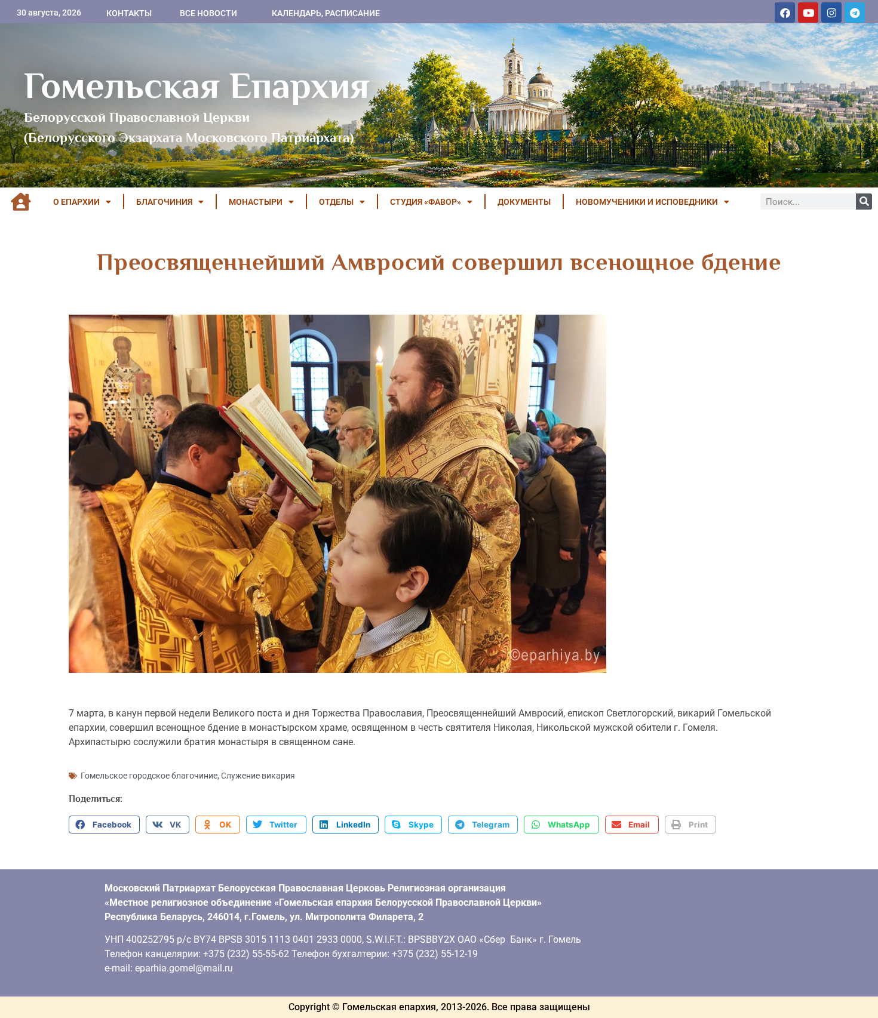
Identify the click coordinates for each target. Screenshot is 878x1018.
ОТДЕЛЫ (336, 202)
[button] (104, 825)
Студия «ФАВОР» (425, 202)
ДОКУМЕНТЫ (524, 202)
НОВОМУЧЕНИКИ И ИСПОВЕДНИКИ (647, 202)
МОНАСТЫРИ (256, 202)
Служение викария (258, 775)
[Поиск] (864, 201)
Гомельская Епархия (197, 85)
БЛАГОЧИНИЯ (164, 202)
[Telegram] (855, 12)
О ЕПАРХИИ (76, 202)
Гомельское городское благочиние (149, 775)
